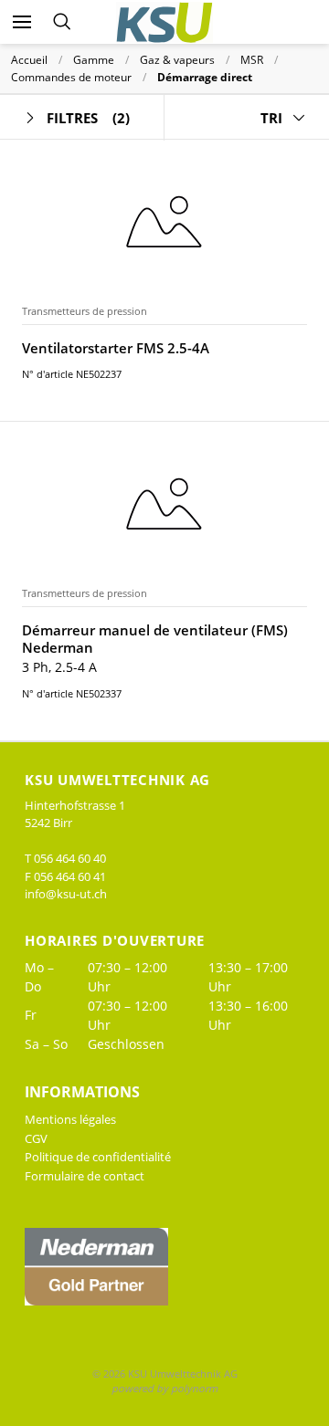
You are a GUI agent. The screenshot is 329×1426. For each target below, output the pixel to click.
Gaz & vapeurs (177, 60)
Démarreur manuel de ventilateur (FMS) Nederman (155, 639)
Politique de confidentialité (98, 1156)
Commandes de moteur (71, 77)
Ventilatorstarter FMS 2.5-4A (115, 348)
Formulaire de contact (84, 1176)
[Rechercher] (61, 22)
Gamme (93, 60)
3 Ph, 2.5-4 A (59, 667)
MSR (251, 60)
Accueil (29, 60)
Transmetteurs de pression (84, 311)
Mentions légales (70, 1119)
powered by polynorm (164, 1388)
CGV (36, 1138)
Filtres (88, 118)
